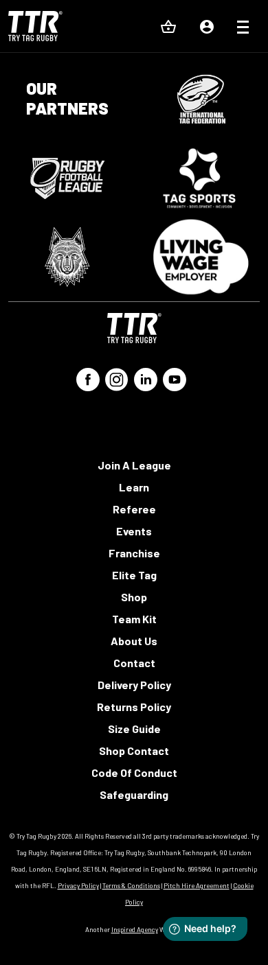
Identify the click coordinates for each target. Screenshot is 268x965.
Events (134, 530)
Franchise (134, 552)
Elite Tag (134, 574)
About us (134, 640)
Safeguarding (134, 794)
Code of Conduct (134, 772)
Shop (134, 596)
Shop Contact (134, 750)
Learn (134, 486)
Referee (134, 508)
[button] (243, 29)
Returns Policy (134, 706)
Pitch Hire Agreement (197, 885)
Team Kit (134, 618)
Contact (134, 662)
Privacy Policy (78, 885)
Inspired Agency (134, 929)
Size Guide (134, 728)
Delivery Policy (134, 684)
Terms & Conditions (131, 885)
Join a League (134, 465)
